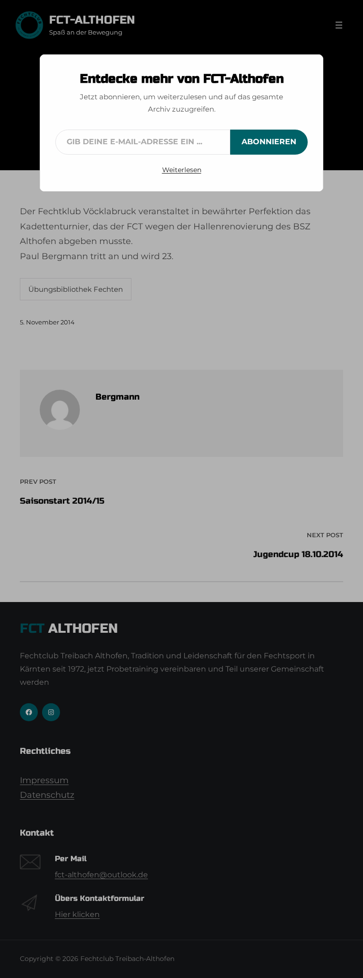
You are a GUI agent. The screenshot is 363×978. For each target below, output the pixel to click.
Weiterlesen (181, 170)
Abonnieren (269, 141)
